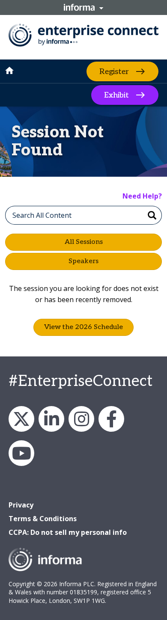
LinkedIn (51, 419)
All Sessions (84, 242)
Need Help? (142, 196)
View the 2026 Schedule (83, 327)
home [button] (9, 70)
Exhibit (116, 95)
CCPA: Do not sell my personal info (68, 532)
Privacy (21, 505)
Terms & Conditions (43, 518)
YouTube (21, 453)
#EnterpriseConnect (80, 381)
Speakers (83, 261)
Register (114, 71)
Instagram (81, 419)
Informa (83, 7)
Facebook (111, 419)
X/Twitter (21, 419)
